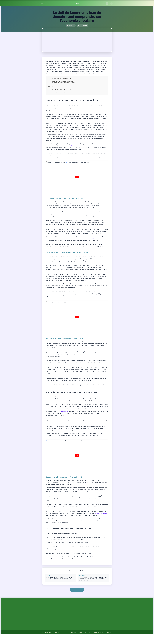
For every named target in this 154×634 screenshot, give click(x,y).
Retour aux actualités (77, 589)
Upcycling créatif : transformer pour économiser (67, 622)
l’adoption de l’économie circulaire (67, 145)
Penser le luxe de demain (101, 513)
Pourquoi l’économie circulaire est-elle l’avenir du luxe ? (63, 83)
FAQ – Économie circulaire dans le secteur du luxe (59, 92)
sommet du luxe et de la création (92, 238)
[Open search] (107, 3)
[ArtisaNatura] (42, 3)
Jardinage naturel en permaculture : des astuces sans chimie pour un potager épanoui (68, 617)
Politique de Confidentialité (99, 632)
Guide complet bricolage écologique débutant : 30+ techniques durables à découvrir (68, 611)
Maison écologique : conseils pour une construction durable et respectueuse (68, 628)
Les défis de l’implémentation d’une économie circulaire (63, 81)
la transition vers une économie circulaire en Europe (75, 376)
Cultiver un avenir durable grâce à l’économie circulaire (63, 89)
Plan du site (80, 632)
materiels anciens (64, 411)
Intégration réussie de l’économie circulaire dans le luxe (61, 86)
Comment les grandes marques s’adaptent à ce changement (64, 82)
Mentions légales (73, 632)
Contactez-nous (109, 632)
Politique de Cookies (88, 632)
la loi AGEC (60, 157)
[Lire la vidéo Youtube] (77, 177)
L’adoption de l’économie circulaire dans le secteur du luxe (61, 78)
